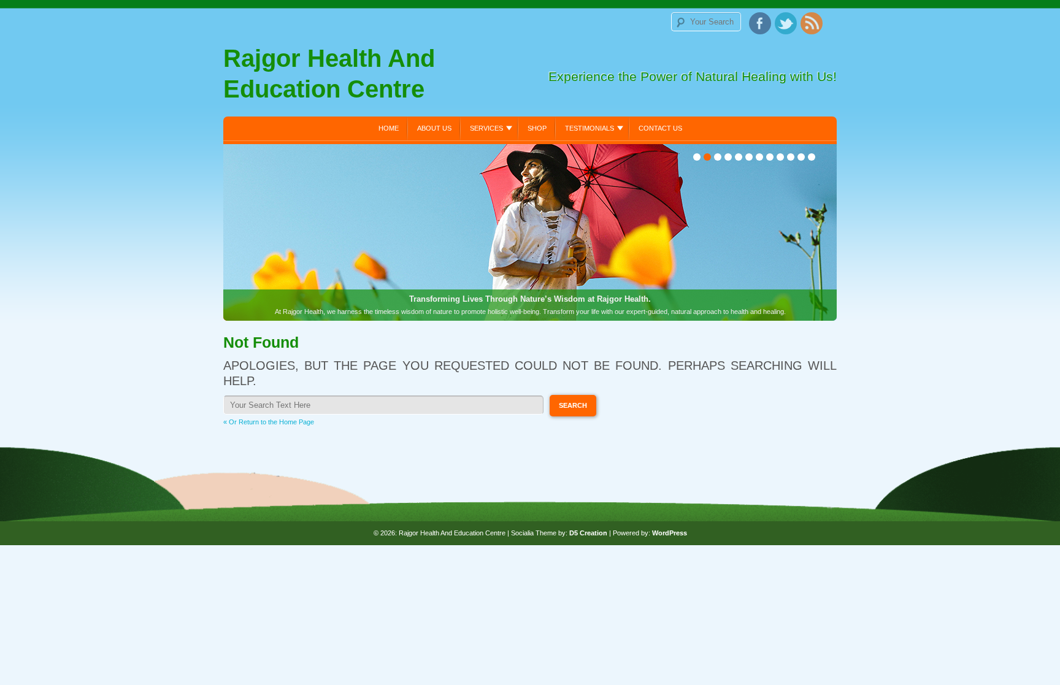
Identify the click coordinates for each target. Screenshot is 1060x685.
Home (388, 128)
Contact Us (660, 128)
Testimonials (589, 128)
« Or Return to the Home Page (268, 422)
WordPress (669, 533)
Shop (537, 128)
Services (486, 128)
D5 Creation (588, 533)
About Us (434, 128)
